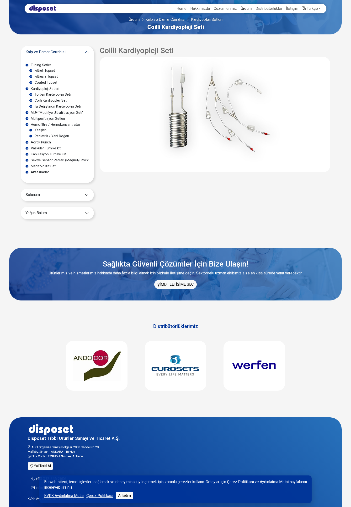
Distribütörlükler (268, 8)
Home (181, 8)
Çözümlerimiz (225, 8)
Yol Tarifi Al (42, 466)
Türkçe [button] (312, 8)
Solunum (33, 194)
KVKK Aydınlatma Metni (64, 495)
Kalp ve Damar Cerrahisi (165, 19)
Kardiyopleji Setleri (207, 19)
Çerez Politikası (99, 495)
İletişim (292, 8)
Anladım (124, 495)
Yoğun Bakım (36, 213)
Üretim (246, 8)
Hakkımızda (200, 8)
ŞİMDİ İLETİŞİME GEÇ (175, 284)
